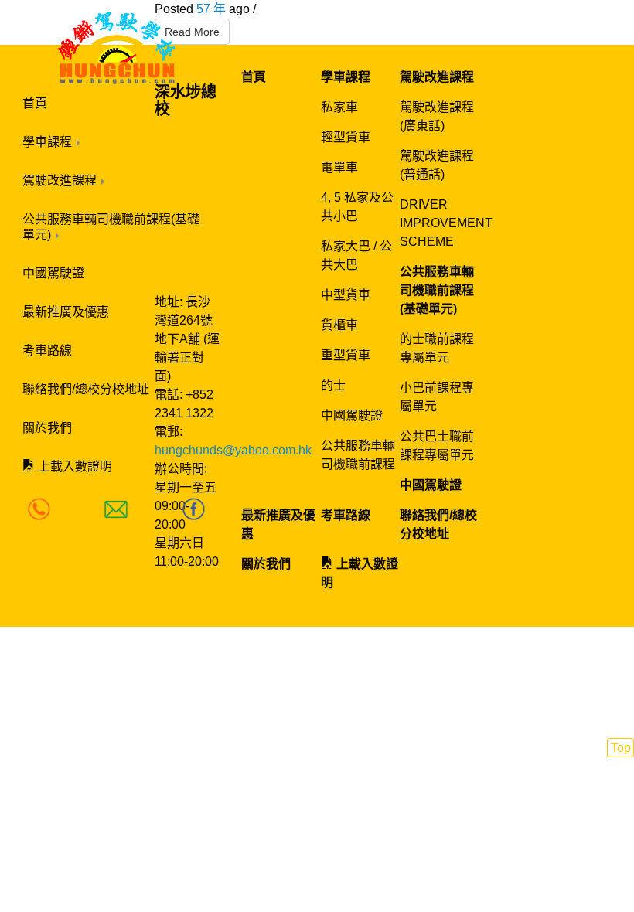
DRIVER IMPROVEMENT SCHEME (446, 223)
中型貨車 (345, 294)
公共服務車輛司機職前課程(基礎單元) (110, 227)
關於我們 (47, 427)
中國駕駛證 (53, 273)
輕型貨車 (345, 137)
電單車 (339, 167)
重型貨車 (345, 355)
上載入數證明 (73, 466)
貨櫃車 (339, 325)
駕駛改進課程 (61, 180)
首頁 (34, 103)
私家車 (339, 107)
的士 (333, 385)
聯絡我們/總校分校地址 (85, 389)
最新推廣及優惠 (65, 311)
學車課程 (48, 141)
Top (621, 747)
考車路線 (47, 350)
